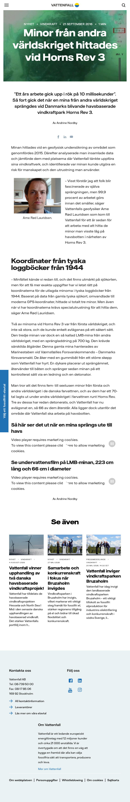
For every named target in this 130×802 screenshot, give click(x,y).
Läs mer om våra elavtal (30, 713)
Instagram (80, 690)
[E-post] (71, 136)
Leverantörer (23, 707)
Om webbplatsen (20, 780)
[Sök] (125, 5)
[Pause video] (112, 443)
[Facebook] (58, 136)
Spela (65, 445)
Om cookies (95, 780)
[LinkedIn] (65, 136)
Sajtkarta (113, 780)
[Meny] (6, 5)
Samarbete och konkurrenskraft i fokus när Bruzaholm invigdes (64, 578)
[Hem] (65, 5)
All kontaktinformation (29, 701)
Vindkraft (48, 24)
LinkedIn (80, 680)
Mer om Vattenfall (49, 769)
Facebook (70, 680)
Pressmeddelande (96, 559)
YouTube (70, 690)
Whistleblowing (72, 780)
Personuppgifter (47, 780)
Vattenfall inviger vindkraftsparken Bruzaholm (103, 576)
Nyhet (29, 24)
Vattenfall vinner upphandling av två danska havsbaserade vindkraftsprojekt (26, 578)
